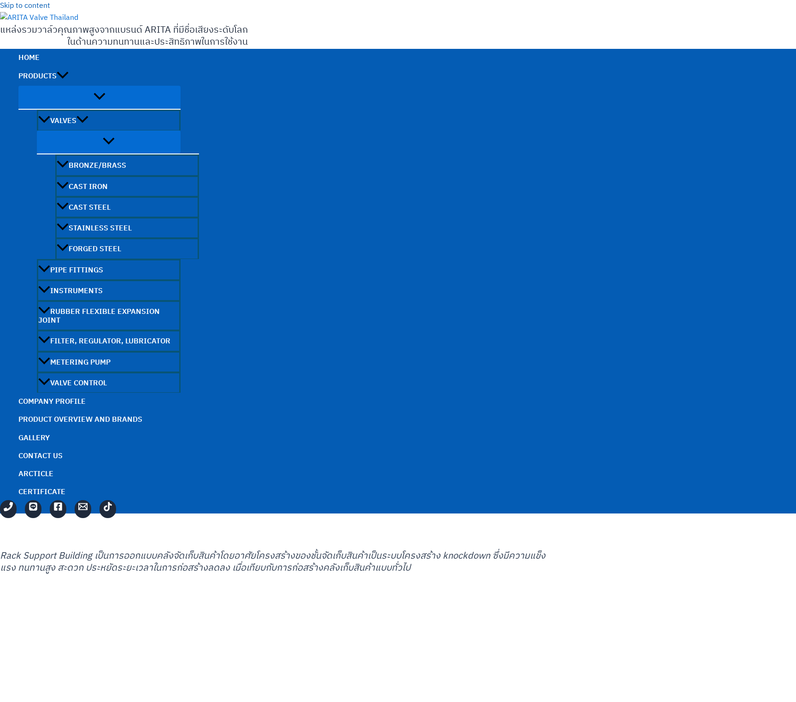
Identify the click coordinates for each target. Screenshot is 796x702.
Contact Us (40, 456)
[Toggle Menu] (99, 97)
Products (37, 76)
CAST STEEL (90, 207)
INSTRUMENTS (76, 291)
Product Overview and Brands (80, 419)
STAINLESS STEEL (100, 228)
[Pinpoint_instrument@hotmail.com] (83, 509)
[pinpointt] (33, 509)
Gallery (34, 438)
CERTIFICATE (41, 492)
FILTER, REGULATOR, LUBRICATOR (110, 341)
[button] (63, 76)
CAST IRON (88, 187)
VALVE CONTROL (78, 383)
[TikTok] (108, 509)
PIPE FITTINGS (76, 270)
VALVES (63, 121)
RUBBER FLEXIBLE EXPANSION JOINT (99, 316)
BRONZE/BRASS (97, 165)
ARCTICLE (35, 474)
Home (29, 58)
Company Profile (52, 401)
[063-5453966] (8, 509)
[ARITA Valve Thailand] (58, 509)
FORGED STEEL (95, 249)
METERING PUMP (80, 362)
